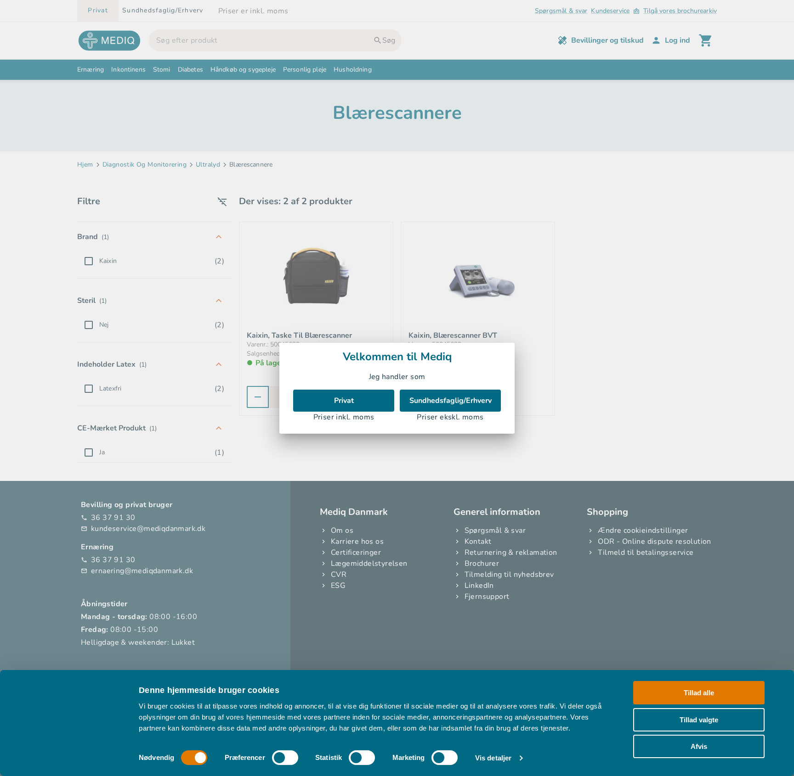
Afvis (699, 746)
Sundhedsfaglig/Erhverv (450, 401)
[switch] (285, 757)
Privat (344, 401)
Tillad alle (699, 693)
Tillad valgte (699, 719)
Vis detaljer (493, 758)
